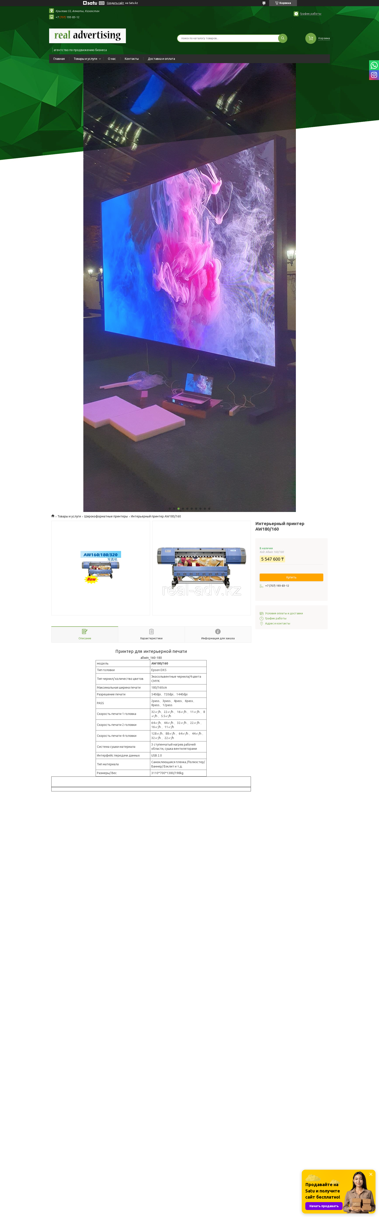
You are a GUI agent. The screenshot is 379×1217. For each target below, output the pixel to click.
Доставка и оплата (161, 58)
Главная (59, 58)
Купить (291, 577)
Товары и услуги (85, 58)
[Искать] (282, 38)
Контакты (132, 58)
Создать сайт (115, 3)
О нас (112, 58)
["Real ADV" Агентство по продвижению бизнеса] (87, 35)
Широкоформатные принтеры (106, 516)
